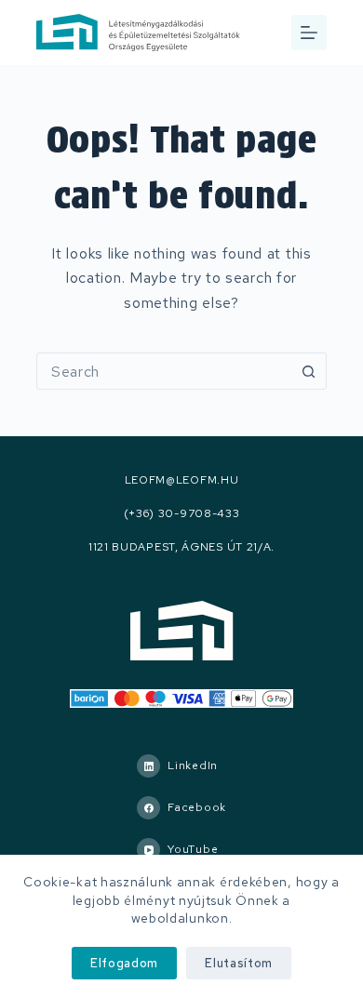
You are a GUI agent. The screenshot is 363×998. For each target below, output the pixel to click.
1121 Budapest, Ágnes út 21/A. (181, 547)
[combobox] (163, 371)
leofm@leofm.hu (182, 480)
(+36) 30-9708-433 (182, 514)
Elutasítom (239, 963)
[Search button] (308, 371)
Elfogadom (124, 963)
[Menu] (309, 32)
